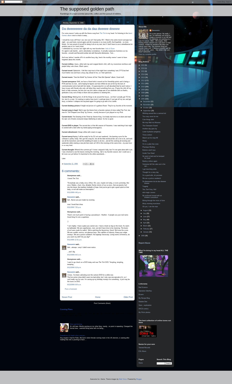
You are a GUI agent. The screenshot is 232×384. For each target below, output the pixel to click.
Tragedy (145, 186)
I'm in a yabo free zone (150, 144)
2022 (143, 65)
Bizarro (141, 294)
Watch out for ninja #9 (150, 138)
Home (97, 297)
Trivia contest (147, 135)
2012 (143, 80)
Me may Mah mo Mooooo (151, 122)
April (145, 223)
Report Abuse (144, 243)
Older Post (128, 297)
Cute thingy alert (148, 119)
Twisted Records (144, 347)
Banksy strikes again (149, 161)
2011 (143, 83)
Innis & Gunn (110, 49)
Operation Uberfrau (145, 291)
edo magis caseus (148, 192)
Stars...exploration (145, 305)
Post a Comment (71, 289)
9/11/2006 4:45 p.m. (74, 192)
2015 (143, 71)
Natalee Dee (143, 301)
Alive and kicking (76, 324)
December (147, 101)
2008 (143, 93)
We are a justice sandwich (151, 178)
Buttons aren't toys (149, 150)
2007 (143, 96)
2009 (143, 90)
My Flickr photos (144, 312)
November (147, 105)
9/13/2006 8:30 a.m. (74, 284)
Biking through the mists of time (153, 200)
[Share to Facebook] (91, 164)
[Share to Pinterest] (93, 164)
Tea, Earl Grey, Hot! (149, 189)
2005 (143, 236)
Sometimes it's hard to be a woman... (73, 335)
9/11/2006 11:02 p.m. (74, 240)
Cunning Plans (66, 309)
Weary (144, 141)
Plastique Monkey (148, 147)
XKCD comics (144, 309)
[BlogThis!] (86, 164)
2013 (143, 77)
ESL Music (142, 351)
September (147, 111)
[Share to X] (88, 164)
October (146, 108)
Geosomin (71, 197)
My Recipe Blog (144, 298)
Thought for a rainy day (150, 172)
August (146, 210)
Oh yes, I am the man (150, 206)
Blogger (138, 379)
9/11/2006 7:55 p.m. (74, 207)
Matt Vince (123, 379)
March (145, 226)
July (144, 213)
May (145, 219)
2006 (143, 99)
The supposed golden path (87, 8)
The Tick (103, 33)
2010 (143, 87)
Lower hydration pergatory (151, 132)
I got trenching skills (149, 169)
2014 (143, 74)
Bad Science (143, 287)
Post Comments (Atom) (102, 303)
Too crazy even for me (150, 116)
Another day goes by (149, 129)
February (146, 229)
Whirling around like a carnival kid (154, 113)
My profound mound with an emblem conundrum (152, 196)
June (145, 216)
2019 (143, 68)
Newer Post (67, 297)
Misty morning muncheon (151, 203)
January (146, 232)
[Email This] (84, 164)
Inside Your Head (148, 153)
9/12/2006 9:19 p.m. (74, 267)
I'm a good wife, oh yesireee (152, 175)
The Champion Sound (150, 126)
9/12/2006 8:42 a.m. (74, 255)
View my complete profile (147, 54)
